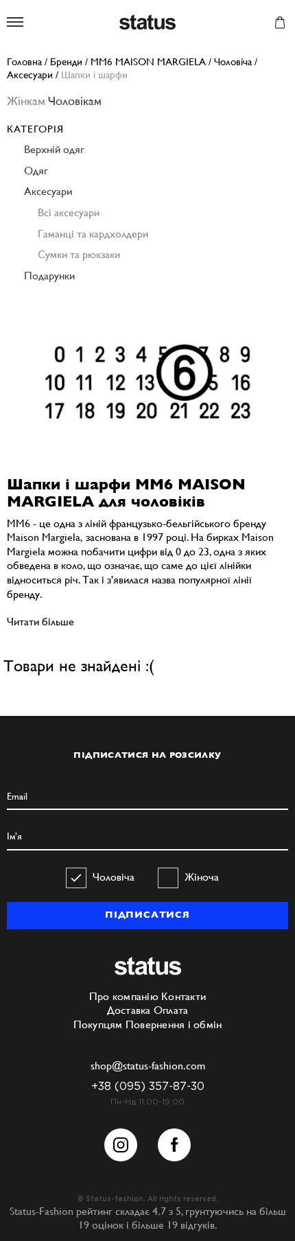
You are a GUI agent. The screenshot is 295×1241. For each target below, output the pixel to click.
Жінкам (26, 100)
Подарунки (49, 275)
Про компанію (123, 996)
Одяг (36, 170)
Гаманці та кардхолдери (93, 233)
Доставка (129, 1010)
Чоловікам (75, 100)
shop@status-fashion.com (148, 1065)
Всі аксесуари (68, 212)
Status (147, 23)
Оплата (171, 1010)
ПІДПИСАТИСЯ (147, 914)
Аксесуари (48, 191)
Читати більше (40, 621)
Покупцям (98, 1024)
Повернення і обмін (174, 1024)
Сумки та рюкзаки (79, 254)
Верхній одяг (54, 149)
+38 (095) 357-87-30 (147, 1087)
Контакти (183, 996)
